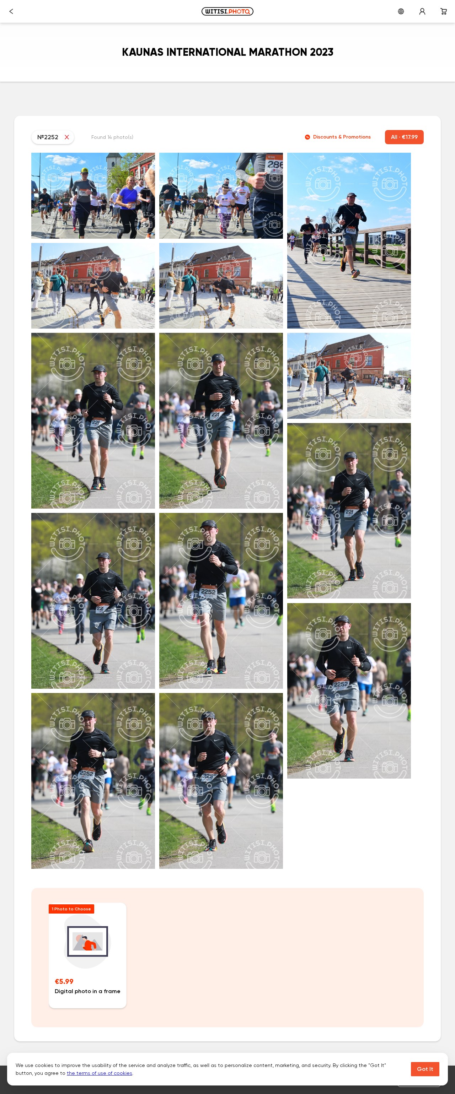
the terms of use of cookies (99, 1073)
